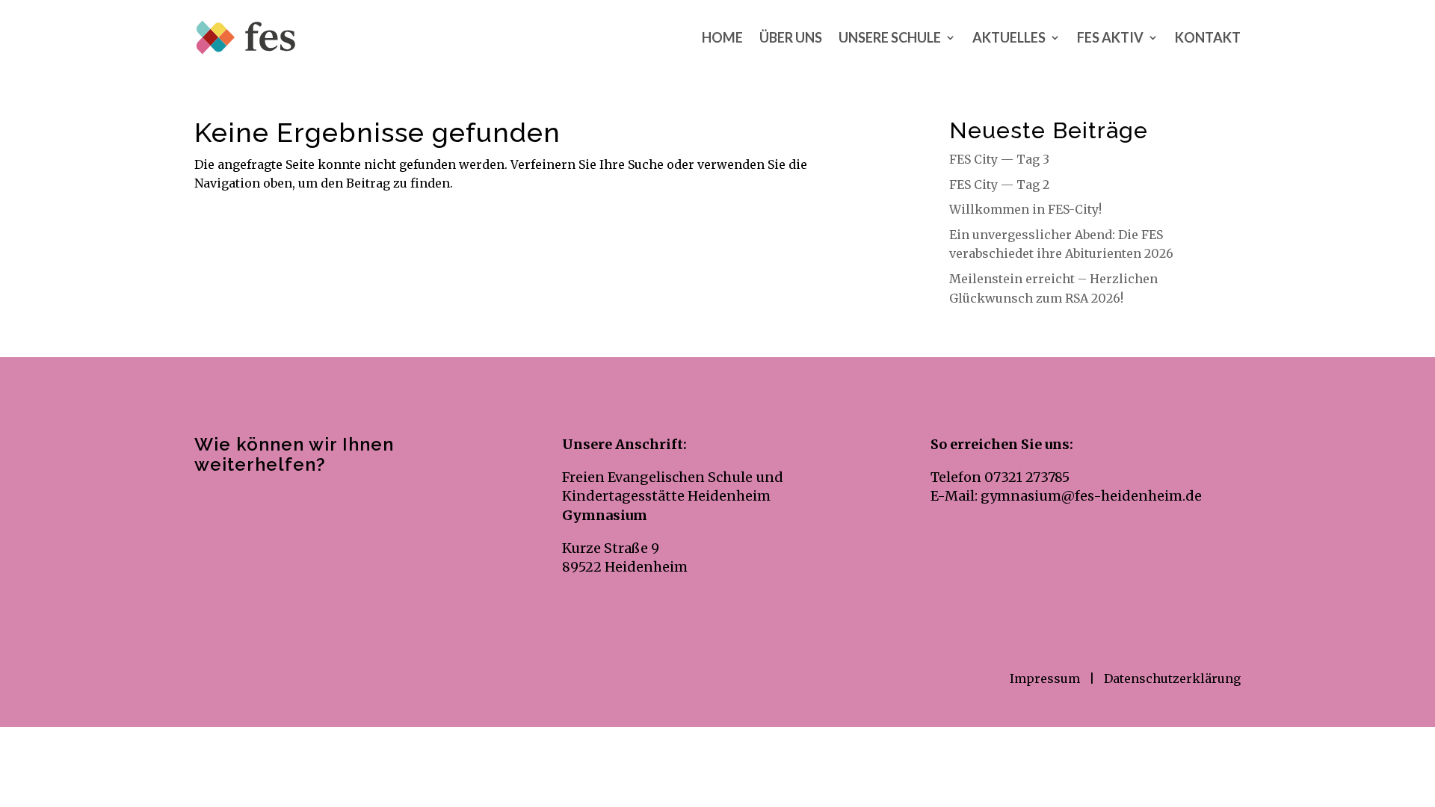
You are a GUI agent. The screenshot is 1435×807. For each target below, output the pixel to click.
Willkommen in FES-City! (1025, 209)
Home (722, 37)
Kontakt (1208, 37)
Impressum (1046, 678)
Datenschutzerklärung (1172, 678)
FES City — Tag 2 (999, 184)
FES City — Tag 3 (999, 159)
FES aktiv (1110, 37)
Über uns (790, 37)
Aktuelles (1009, 37)
